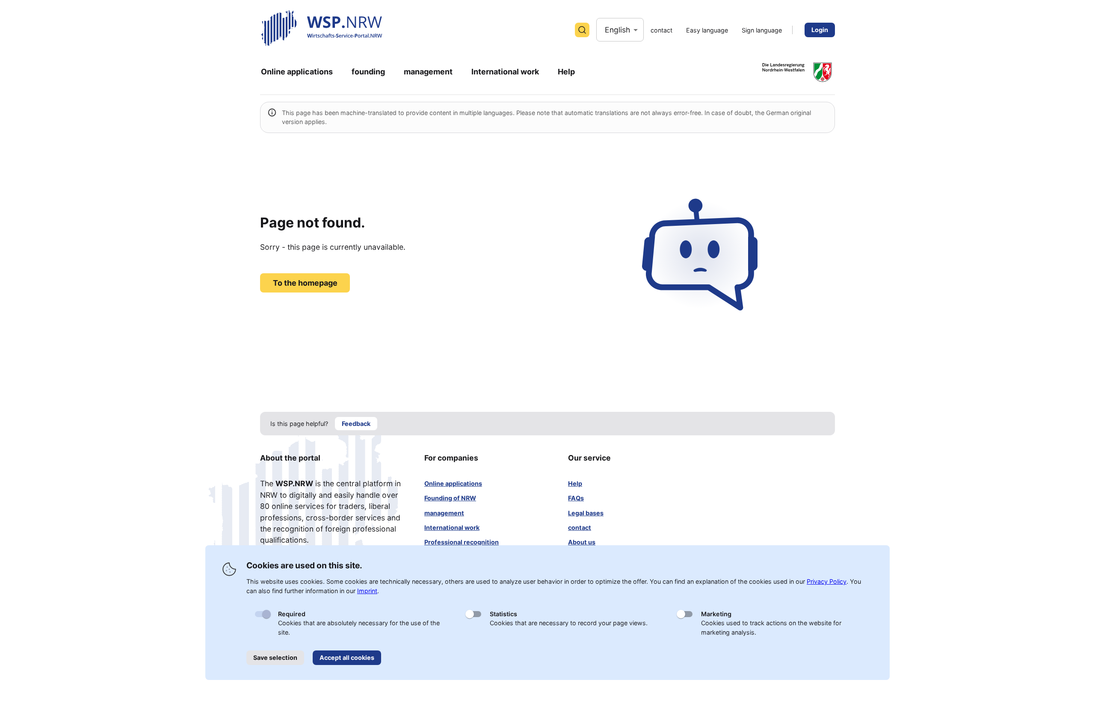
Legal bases (586, 513)
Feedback (356, 423)
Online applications (453, 483)
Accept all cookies (347, 657)
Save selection (275, 657)
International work (451, 527)
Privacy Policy (826, 581)
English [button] (617, 29)
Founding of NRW (450, 498)
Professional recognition (461, 542)
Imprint (367, 590)
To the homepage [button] (305, 282)
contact (579, 527)
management (444, 513)
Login (819, 29)
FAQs (576, 498)
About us (581, 542)
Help (575, 483)
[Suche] (582, 30)
